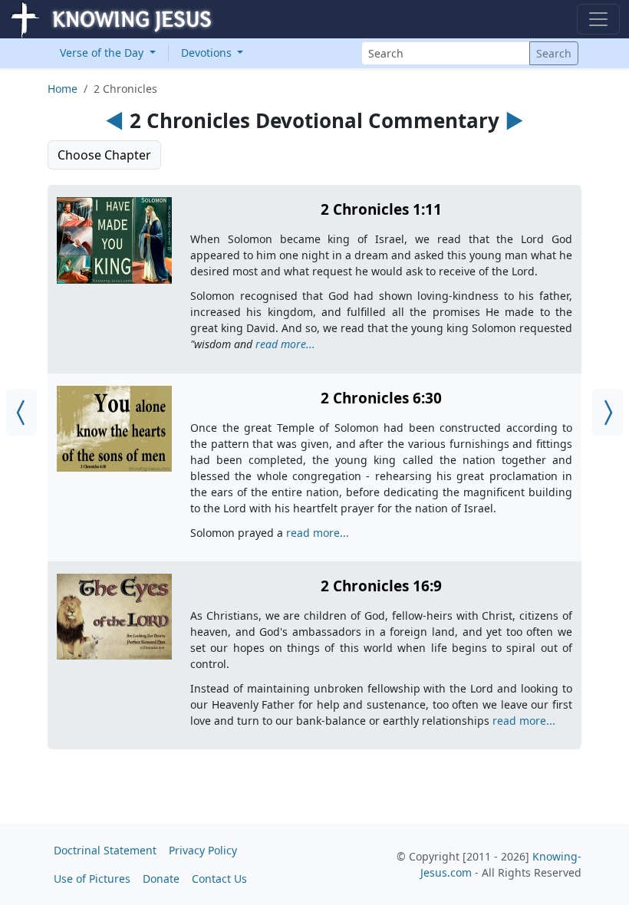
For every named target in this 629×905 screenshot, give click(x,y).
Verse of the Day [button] (103, 52)
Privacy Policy (203, 850)
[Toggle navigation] (598, 19)
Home (62, 88)
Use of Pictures (92, 878)
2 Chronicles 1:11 (381, 209)
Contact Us (219, 878)
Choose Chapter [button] (104, 154)
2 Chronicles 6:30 (381, 398)
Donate (161, 878)
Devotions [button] (208, 52)
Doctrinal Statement (105, 850)
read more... (285, 344)
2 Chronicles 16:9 (381, 586)
